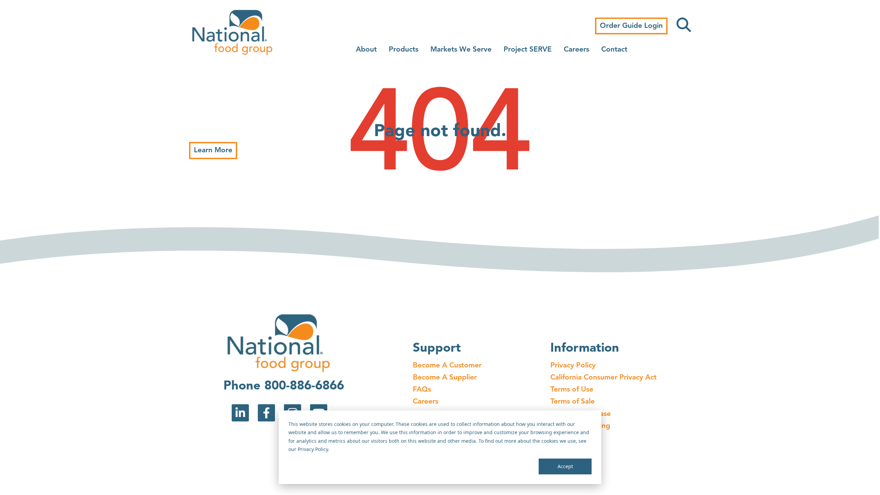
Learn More (213, 150)
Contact (614, 49)
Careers (576, 49)
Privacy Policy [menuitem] (573, 365)
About (366, 49)
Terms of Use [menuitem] (571, 389)
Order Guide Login (631, 26)
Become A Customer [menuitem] (447, 365)
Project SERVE (528, 49)
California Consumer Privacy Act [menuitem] (603, 377)
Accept (565, 466)
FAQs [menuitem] (422, 389)
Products (403, 49)
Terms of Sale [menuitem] (572, 401)
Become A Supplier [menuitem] (445, 377)
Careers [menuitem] (425, 401)
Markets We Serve (461, 49)
